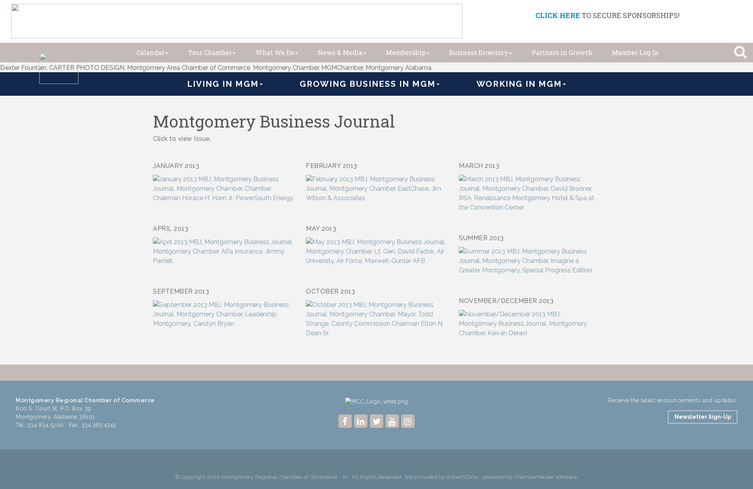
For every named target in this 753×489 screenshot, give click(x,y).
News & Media (340, 52)
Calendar (150, 52)
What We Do (274, 52)
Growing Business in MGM (368, 84)
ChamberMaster (534, 477)
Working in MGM (519, 84)
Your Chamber (210, 52)
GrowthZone (462, 477)
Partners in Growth (562, 52)
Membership (406, 52)
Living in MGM (223, 84)
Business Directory (478, 52)
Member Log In (635, 52)
